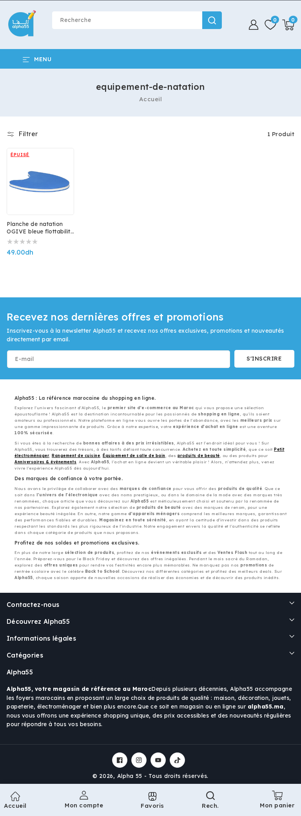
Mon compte (84, 805)
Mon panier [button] (277, 802)
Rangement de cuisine (76, 455)
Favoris (152, 805)
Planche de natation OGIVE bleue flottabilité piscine (40, 227)
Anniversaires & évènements (45, 461)
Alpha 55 (130, 776)
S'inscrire (264, 358)
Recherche (212, 20)
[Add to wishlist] (62, 147)
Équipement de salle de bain (134, 455)
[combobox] (136, 20)
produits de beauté (199, 455)
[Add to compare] (62, 164)
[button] (288, 24)
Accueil (150, 99)
